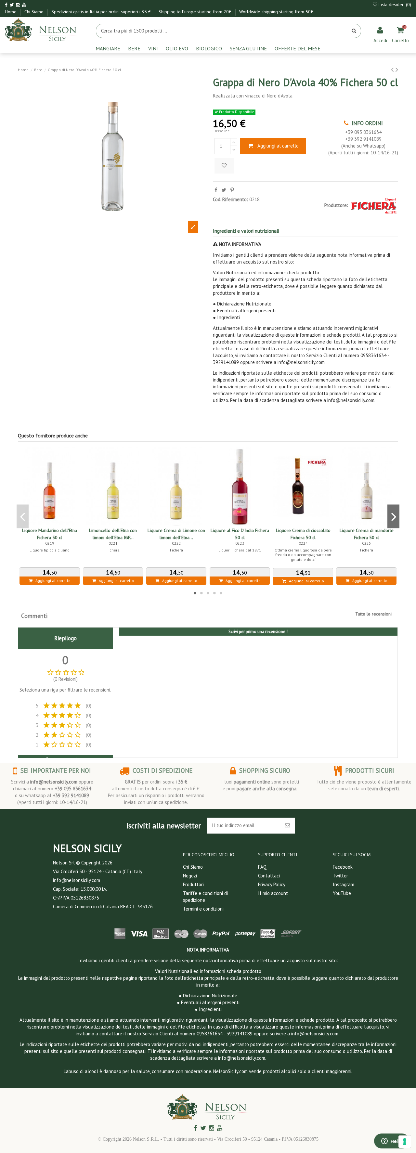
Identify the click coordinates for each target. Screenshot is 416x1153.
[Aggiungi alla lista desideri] (224, 166)
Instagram (343, 884)
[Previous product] (393, 69)
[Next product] (397, 69)
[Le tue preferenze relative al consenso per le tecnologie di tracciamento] (404, 1141)
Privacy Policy (271, 884)
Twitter (340, 876)
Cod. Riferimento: (230, 199)
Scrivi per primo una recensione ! (258, 631)
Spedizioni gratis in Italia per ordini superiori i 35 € (101, 12)
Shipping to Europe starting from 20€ (196, 12)
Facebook (343, 867)
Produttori (193, 884)
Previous (23, 516)
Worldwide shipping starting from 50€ (276, 12)
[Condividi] (215, 190)
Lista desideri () (394, 4)
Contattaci (269, 876)
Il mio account (273, 893)
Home (11, 12)
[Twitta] (224, 190)
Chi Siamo (34, 12)
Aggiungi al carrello (278, 146)
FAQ (262, 867)
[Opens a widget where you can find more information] (392, 1142)
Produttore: (336, 205)
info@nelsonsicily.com (53, 782)
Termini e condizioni (203, 909)
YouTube (342, 893)
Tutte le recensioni (373, 614)
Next (393, 516)
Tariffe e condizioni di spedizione (205, 896)
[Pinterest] (232, 190)
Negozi (190, 876)
